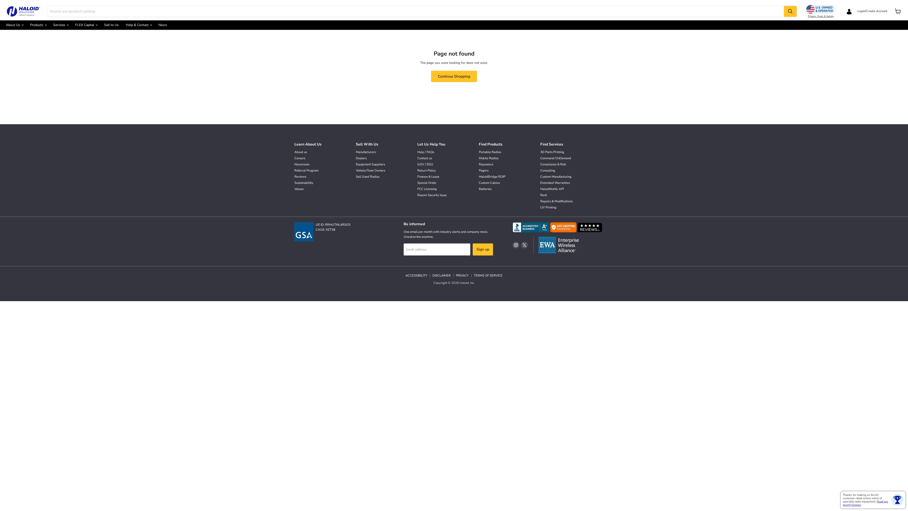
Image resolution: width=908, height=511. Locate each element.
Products (37, 25)
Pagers (484, 170)
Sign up (482, 249)
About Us (13, 25)
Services (59, 25)
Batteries (485, 189)
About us (300, 152)
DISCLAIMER (441, 275)
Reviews (300, 177)
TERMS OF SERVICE (488, 275)
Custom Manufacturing (556, 177)
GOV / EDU (425, 164)
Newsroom (302, 164)
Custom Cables (489, 183)
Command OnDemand (555, 158)
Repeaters (486, 164)
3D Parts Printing (552, 152)
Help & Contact (137, 25)
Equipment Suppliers (370, 164)
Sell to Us (111, 25)
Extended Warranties (555, 183)
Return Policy (426, 170)
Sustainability (303, 183)
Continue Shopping (454, 76)
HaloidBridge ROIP (492, 177)
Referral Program (306, 170)
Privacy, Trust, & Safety (821, 16)
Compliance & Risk (553, 164)
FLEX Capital (85, 25)
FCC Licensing (427, 189)
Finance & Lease (428, 177)
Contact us (424, 158)
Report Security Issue (432, 195)
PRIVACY (462, 275)
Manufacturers (366, 152)
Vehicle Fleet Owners (370, 170)
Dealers (361, 158)
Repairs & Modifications (556, 201)
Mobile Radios (488, 158)
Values (299, 189)
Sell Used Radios (368, 177)
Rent (543, 195)
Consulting (547, 170)
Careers (299, 158)
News (162, 25)
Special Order (427, 183)
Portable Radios (490, 152)
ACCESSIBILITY (416, 275)
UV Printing (548, 207)
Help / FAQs (425, 152)
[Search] (790, 11)
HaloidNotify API (552, 189)
